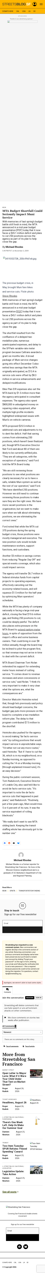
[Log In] (35, 4)
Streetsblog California (13, 1117)
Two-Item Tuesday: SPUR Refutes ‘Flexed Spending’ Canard (14, 1148)
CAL (17, 11)
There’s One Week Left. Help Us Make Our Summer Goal (13, 1125)
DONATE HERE (7, 11)
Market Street (8, 1070)
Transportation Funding (29, 891)
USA (24, 11)
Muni (4, 207)
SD (34, 11)
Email (6, 923)
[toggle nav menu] (41, 4)
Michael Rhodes (14, 247)
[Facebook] (19, 1246)
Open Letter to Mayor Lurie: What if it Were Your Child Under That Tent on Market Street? (14, 1079)
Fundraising (7, 1119)
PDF (19, 311)
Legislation (6, 1168)
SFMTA (12, 891)
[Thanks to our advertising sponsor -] (22, 110)
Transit (5, 1142)
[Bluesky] (25, 1246)
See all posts (9, 1191)
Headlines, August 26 (14, 1102)
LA (29, 11)
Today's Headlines (9, 1099)
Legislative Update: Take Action (13, 1173)
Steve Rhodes (9, 295)
